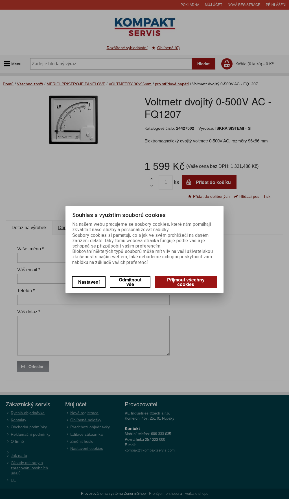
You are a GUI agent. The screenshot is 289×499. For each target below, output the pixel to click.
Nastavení (89, 282)
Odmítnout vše (130, 281)
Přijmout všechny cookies (186, 281)
